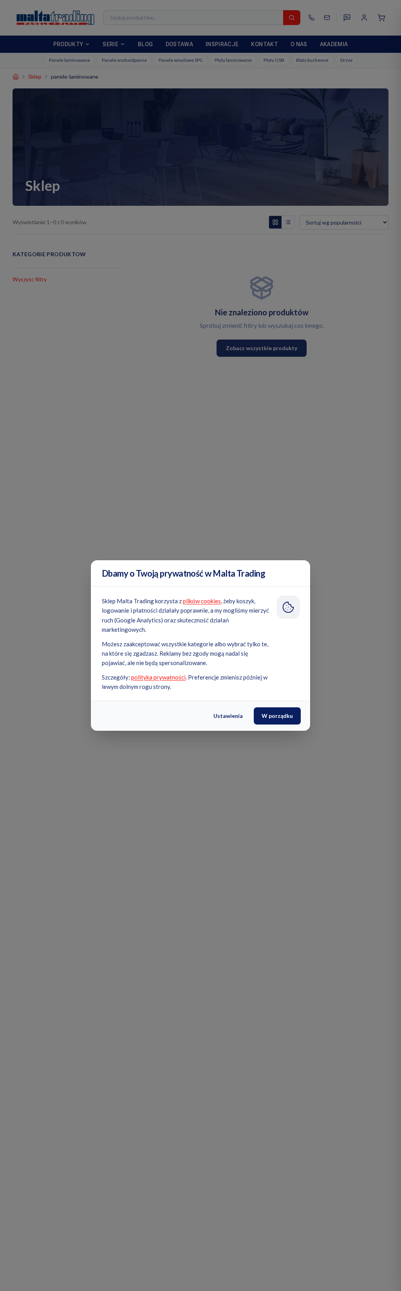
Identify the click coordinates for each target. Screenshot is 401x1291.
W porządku (277, 715)
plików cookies (202, 600)
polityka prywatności (158, 677)
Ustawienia (228, 715)
